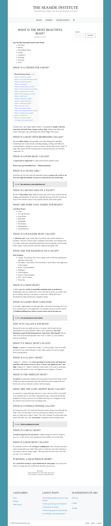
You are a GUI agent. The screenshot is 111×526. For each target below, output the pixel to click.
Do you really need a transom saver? (41, 474)
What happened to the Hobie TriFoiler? (41, 473)
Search (77, 32)
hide (33, 74)
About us (75, 498)
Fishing (49, 20)
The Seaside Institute (55, 7)
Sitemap (74, 508)
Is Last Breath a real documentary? (53, 514)
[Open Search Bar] (73, 20)
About (93, 523)
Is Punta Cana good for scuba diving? (54, 510)
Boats (39, 20)
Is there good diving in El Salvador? (54, 504)
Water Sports (62, 20)
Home (87, 523)
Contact (74, 503)
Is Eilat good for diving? (50, 507)
